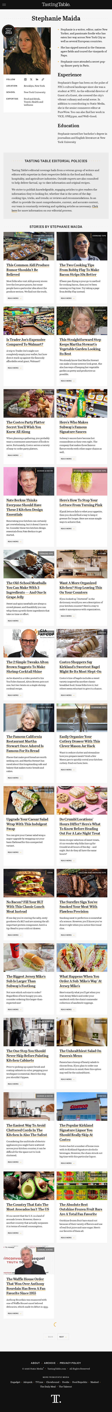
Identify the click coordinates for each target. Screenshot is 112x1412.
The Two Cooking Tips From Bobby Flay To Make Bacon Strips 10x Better (79, 270)
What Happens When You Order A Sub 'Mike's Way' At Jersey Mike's (81, 981)
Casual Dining (45, 707)
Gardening (100, 310)
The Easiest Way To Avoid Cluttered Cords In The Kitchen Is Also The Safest (26, 1130)
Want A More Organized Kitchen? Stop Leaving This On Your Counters (81, 587)
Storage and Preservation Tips (90, 471)
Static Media (36, 1368)
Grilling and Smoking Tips (92, 872)
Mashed (94, 1382)
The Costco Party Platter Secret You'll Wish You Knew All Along (25, 427)
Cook (50, 872)
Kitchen (102, 553)
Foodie (65, 1382)
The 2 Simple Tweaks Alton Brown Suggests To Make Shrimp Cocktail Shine (27, 667)
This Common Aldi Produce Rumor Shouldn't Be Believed (27, 270)
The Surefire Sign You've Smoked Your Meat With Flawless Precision (78, 907)
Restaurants (99, 393)
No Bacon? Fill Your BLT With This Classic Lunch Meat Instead (25, 907)
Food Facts (47, 1175)
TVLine (39, 1382)
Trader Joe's (46, 310)
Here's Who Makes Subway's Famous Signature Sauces (74, 427)
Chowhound (52, 1382)
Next (61, 1337)
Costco (49, 393)
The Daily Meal (48, 1386)
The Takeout (65, 1386)
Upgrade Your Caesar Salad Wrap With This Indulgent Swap (27, 824)
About (35, 1363)
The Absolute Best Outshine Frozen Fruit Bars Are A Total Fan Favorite (81, 1209)
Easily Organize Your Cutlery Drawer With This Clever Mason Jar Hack (80, 741)
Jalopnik (27, 1382)
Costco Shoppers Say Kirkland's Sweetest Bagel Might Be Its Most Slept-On (81, 667)
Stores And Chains (43, 235)
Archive (49, 1363)
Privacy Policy (70, 1363)
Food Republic (79, 1382)
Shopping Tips (98, 1175)
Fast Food (101, 790)
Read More (13, 298)
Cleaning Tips (99, 707)
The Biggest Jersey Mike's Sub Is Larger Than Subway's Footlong (26, 981)
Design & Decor (45, 471)
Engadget (15, 1382)
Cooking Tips (99, 235)
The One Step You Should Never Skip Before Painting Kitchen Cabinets (27, 1055)
